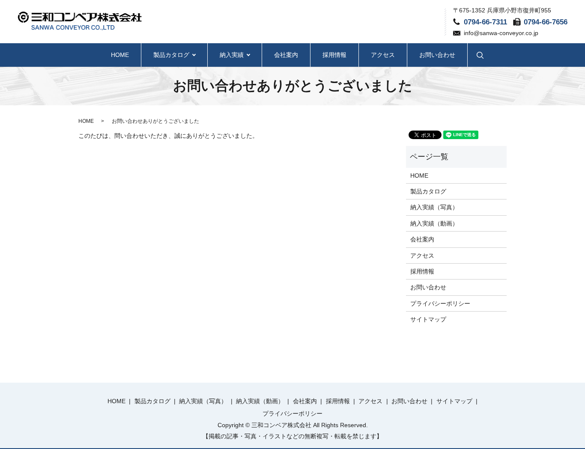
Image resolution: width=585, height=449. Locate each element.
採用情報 (334, 54)
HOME (120, 54)
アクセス (383, 54)
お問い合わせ (437, 54)
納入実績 (232, 54)
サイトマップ (428, 319)
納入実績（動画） (434, 223)
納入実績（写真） (434, 207)
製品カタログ (171, 54)
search (480, 55)
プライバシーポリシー (440, 303)
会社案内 (286, 54)
